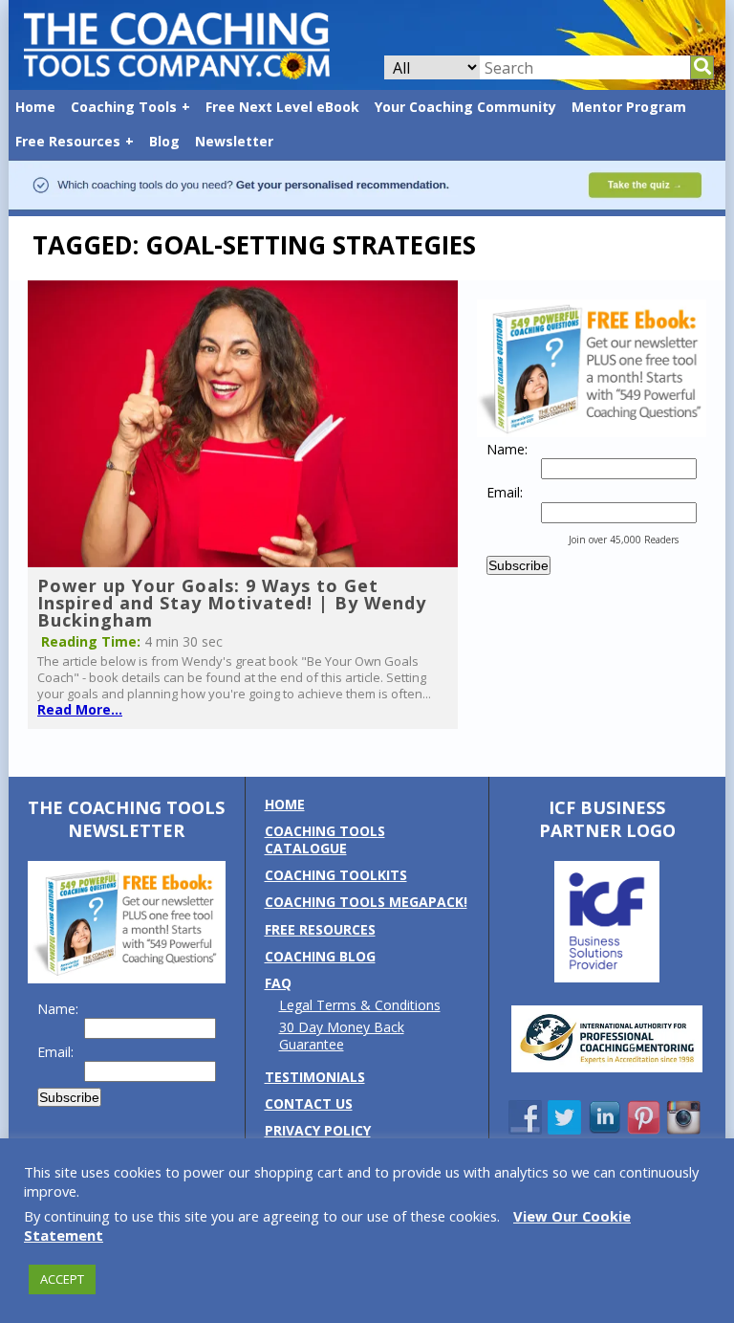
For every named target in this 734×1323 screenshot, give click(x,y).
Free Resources (67, 141)
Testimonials (315, 1077)
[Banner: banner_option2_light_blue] (367, 206)
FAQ (278, 983)
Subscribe (518, 565)
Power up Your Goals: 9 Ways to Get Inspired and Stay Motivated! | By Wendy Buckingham (231, 602)
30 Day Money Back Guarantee (341, 1035)
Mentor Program (629, 107)
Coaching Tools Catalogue (325, 839)
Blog (164, 141)
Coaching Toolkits (336, 875)
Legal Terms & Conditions (360, 1005)
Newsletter (234, 141)
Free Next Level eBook (282, 107)
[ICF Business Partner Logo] (606, 977)
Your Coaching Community (465, 107)
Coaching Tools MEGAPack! (366, 902)
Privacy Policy (318, 1130)
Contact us (309, 1103)
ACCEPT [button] (62, 1279)
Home (35, 107)
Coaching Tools (124, 107)
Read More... (79, 709)
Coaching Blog (320, 956)
